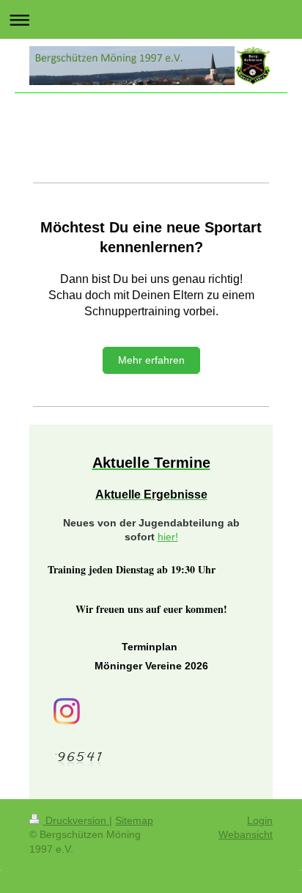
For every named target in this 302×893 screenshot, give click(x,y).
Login (260, 820)
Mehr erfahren (151, 360)
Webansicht (245, 834)
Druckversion (76, 820)
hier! (168, 537)
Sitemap (134, 820)
